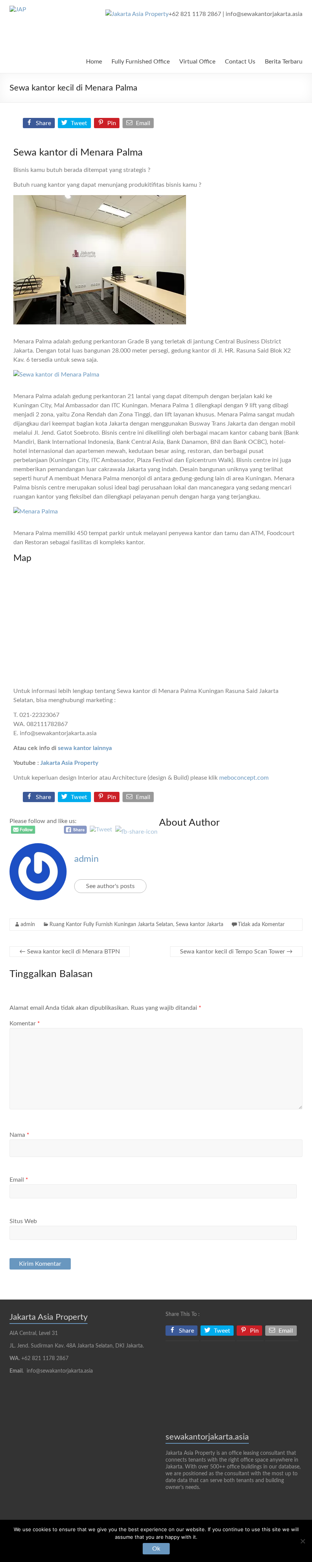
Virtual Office (197, 62)
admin (86, 859)
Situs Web (23, 1221)
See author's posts (110, 886)
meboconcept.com (244, 778)
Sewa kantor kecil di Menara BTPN (69, 952)
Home (94, 62)
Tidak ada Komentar (261, 924)
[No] (302, 1541)
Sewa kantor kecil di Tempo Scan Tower (236, 952)
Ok (156, 1549)
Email (19, 1180)
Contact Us (240, 62)
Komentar (25, 1023)
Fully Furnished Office (140, 62)
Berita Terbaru (283, 62)
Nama (19, 1135)
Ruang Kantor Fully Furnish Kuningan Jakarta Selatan (111, 924)
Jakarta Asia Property (69, 763)
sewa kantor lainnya (85, 748)
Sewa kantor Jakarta (199, 924)
